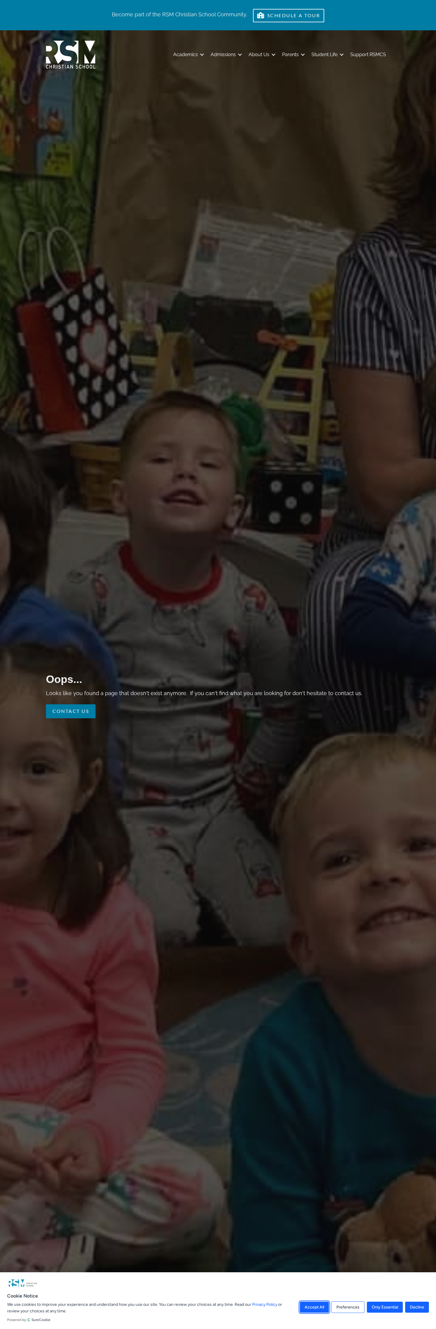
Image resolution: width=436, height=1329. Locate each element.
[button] (202, 54)
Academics (185, 54)
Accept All (314, 1307)
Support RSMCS (368, 54)
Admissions (223, 54)
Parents (290, 54)
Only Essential (385, 1307)
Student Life (324, 54)
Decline (417, 1307)
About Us (259, 54)
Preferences (347, 1307)
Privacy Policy (264, 1304)
